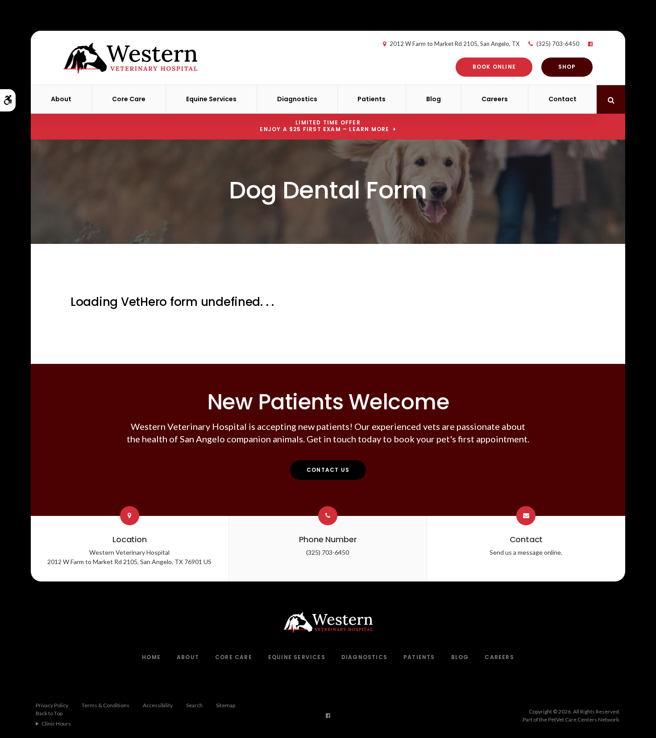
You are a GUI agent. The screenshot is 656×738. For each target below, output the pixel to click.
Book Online (494, 66)
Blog (433, 99)
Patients (371, 99)
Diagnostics (297, 99)
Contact (562, 99)
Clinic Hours (56, 723)
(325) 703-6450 (557, 43)
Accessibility (158, 705)
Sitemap (225, 705)
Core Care (128, 99)
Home (151, 657)
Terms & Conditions (105, 705)
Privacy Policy (52, 705)
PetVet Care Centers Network (583, 719)
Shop (567, 66)
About (61, 99)
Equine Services (211, 99)
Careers (495, 99)
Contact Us (328, 470)
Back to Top (49, 713)
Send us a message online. (526, 552)
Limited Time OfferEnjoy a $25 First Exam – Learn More (324, 126)
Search (194, 705)
